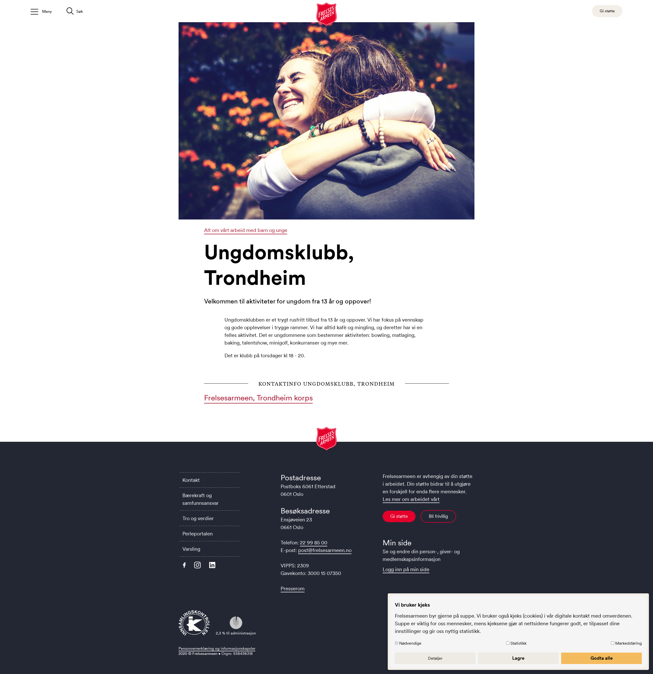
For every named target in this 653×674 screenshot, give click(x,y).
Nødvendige (410, 643)
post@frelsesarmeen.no (324, 550)
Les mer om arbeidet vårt (411, 499)
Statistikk (518, 643)
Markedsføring (628, 643)
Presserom (293, 588)
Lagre (518, 658)
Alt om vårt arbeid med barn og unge (245, 230)
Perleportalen (197, 533)
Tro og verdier (198, 518)
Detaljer (435, 658)
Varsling (191, 549)
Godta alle (602, 658)
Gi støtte (399, 516)
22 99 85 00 (313, 542)
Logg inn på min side (406, 569)
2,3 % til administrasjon (236, 633)
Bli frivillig (438, 516)
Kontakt (191, 480)
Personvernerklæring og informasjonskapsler (217, 648)
